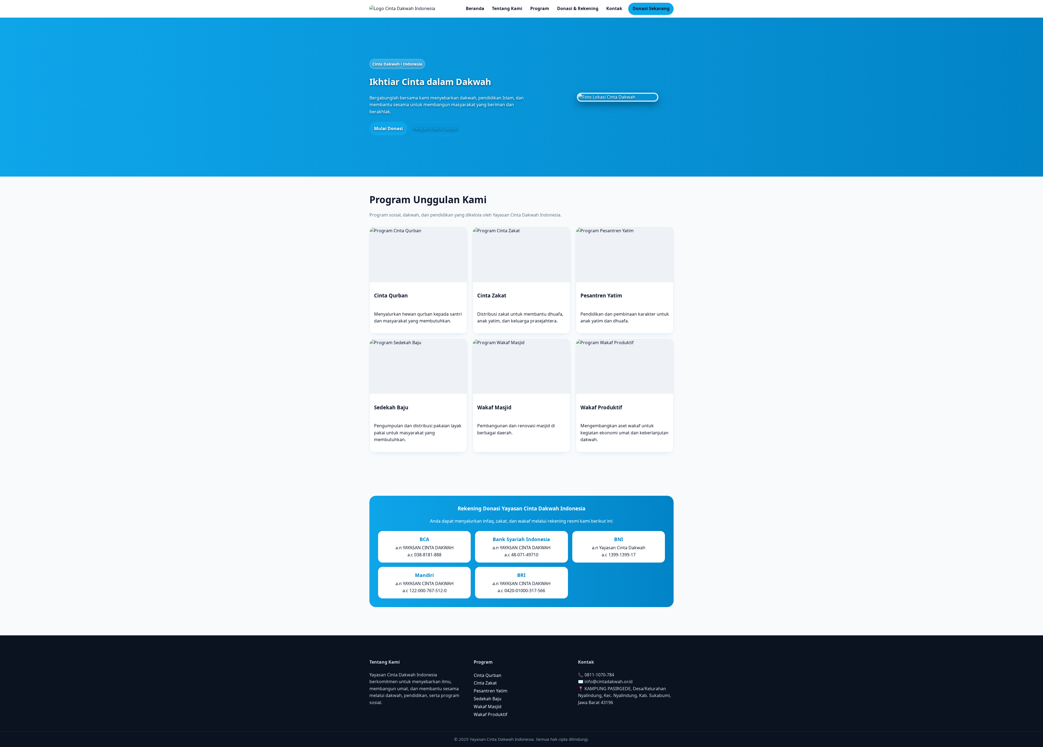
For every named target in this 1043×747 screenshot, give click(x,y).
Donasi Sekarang (651, 8)
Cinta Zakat (485, 683)
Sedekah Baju (487, 699)
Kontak (614, 8)
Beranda (475, 8)
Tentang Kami (507, 8)
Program (539, 8)
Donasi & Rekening (577, 8)
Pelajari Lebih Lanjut (435, 128)
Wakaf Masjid (487, 707)
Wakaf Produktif (490, 714)
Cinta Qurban (487, 675)
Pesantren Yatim (490, 691)
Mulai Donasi (388, 128)
